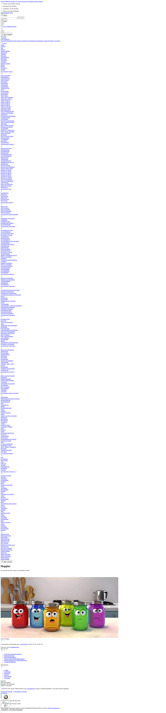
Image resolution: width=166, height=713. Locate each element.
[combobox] (9, 18)
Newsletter (7, 678)
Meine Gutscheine (55, 41)
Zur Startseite (4, 573)
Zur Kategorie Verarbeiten (8, 346)
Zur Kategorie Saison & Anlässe (10, 393)
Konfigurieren (4, 709)
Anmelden (3, 38)
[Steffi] (83, 70)
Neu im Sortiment (15, 573)
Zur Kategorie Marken (7, 453)
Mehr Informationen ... (54, 708)
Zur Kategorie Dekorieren (8, 315)
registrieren (6, 39)
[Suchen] (18, 17)
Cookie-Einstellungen (10, 662)
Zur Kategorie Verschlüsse (8, 226)
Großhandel (7, 672)
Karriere (6, 675)
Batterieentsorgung (9, 655)
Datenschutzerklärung (10, 657)
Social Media (7, 676)
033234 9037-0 (24, 644)
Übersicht (3, 41)
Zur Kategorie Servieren (7, 372)
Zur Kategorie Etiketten (7, 274)
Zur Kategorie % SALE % (8, 471)
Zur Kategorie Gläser (7, 71)
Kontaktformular (14, 647)
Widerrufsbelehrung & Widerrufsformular (15, 660)
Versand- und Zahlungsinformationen (14, 659)
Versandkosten (31, 688)
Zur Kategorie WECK (7, 202)
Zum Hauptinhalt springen (8, 1)
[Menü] (9, 695)
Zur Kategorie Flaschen (7, 144)
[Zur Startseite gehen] (7, 12)
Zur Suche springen (20, 1)
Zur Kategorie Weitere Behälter (9, 214)
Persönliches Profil (11, 41)
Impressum (7, 673)
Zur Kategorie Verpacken (8, 286)
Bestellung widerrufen (44, 41)
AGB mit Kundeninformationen (13, 654)
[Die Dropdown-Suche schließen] (22, 17)
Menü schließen (8, 34)
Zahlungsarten (26, 41)
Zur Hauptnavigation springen (34, 1)
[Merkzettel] (2, 29)
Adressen (19, 41)
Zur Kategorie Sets (6, 189)
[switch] (6, 706)
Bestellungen (34, 41)
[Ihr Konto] (2, 31)
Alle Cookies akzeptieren (16, 709)
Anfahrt (6, 670)
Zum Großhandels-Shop (9, 26)
